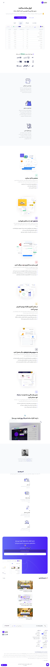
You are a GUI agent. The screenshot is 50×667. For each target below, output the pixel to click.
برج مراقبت (45, 635)
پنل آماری (38, 635)
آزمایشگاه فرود (45, 642)
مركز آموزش (45, 644)
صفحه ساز (34, 23)
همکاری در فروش (44, 637)
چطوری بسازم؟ (31, 17)
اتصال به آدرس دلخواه (37, 638)
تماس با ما (38, 642)
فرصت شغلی (38, 646)
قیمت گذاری (45, 632)
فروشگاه (27, 23)
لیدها (21, 23)
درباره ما (38, 644)
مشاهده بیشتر (46, 660)
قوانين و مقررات (44, 638)
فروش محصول (37, 633)
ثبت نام (25, 554)
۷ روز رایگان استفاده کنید (21, 17)
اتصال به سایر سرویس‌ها (36, 637)
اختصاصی (44, 633)
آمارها (15, 23)
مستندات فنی (45, 646)
